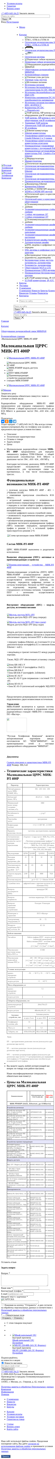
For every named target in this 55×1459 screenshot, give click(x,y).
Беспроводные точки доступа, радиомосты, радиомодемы (39, 261)
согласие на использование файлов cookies (20, 1444)
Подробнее (17, 1343)
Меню (22, 27)
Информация (7, 1392)
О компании (25, 290)
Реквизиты (43, 293)
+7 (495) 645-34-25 (10, 13)
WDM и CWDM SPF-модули (38, 191)
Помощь (5, 1394)
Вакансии (24, 293)
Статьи (10, 1424)
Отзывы (33, 293)
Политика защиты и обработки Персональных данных (27, 1387)
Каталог (11, 1411)
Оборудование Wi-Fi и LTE (38, 268)
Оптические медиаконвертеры (39, 166)
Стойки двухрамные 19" (36, 214)
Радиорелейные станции (37, 74)
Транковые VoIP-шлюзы (36, 123)
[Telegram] (14, 421)
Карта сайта (12, 1429)
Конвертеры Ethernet (35, 186)
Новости (36, 290)
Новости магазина (13, 1363)
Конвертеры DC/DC (34, 107)
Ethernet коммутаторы (35, 133)
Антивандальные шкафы (37, 242)
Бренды (44, 290)
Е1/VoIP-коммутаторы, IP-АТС (39, 280)
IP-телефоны (31, 128)
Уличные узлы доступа (36, 79)
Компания (6, 1389)
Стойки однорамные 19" (37, 217)
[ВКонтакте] (3, 421)
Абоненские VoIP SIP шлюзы (39, 125)
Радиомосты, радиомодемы (38, 265)
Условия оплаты (14, 1414)
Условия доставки (15, 1417)
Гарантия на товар (15, 1419)
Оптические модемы (35, 57)
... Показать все (32, 110)
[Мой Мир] (10, 421)
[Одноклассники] (6, 421)
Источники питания (34, 85)
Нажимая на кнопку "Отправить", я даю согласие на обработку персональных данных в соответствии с (27, 1309)
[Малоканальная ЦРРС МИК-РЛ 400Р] (26, 358)
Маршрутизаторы (33, 161)
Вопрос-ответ (13, 1426)
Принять (5, 1456)
